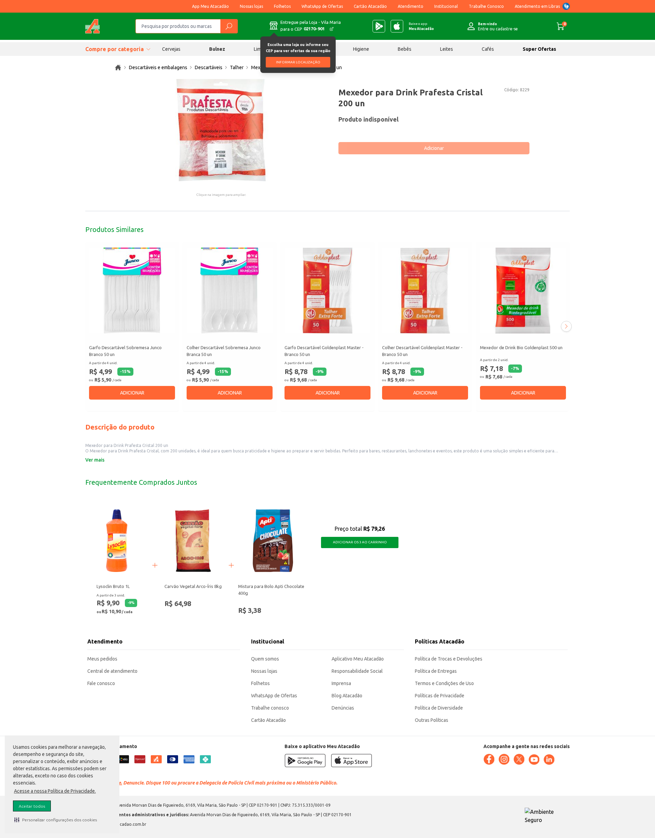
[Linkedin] (548, 759)
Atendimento (410, 6)
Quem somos (265, 659)
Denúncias (343, 708)
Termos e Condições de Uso (444, 683)
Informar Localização (298, 62)
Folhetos (282, 6)
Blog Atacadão (347, 695)
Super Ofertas (539, 49)
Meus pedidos (102, 659)
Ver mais (94, 460)
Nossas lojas (251, 6)
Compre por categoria (114, 49)
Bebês (404, 49)
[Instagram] (503, 759)
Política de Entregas (436, 671)
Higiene (361, 49)
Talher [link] (237, 67)
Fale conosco (101, 683)
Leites (446, 49)
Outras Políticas (431, 720)
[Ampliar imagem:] (221, 130)
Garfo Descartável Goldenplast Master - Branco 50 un (324, 351)
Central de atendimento (112, 671)
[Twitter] (518, 759)
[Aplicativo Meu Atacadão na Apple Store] (397, 26)
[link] (118, 67)
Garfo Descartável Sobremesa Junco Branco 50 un (125, 351)
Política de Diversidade (439, 708)
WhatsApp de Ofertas (322, 6)
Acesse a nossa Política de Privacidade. (55, 791)
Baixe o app (421, 26)
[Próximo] (566, 326)
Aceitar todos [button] (32, 806)
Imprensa (341, 683)
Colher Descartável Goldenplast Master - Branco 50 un (422, 351)
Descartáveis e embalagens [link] (158, 67)
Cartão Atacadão (370, 6)
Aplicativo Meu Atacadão (358, 659)
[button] (55, 819)
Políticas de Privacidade (439, 695)
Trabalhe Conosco (486, 6)
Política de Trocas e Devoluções (448, 659)
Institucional (446, 6)
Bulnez (217, 49)
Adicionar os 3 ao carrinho (360, 542)
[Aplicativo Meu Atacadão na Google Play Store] (379, 26)
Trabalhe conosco (270, 708)
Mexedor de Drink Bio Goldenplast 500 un (521, 347)
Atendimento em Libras (537, 6)
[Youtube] (533, 759)
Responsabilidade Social (357, 671)
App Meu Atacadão (210, 6)
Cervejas (171, 49)
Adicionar (434, 148)
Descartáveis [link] (208, 67)
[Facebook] (488, 759)
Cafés (488, 49)
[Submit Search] (228, 26)
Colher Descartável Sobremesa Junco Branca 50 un (224, 351)
